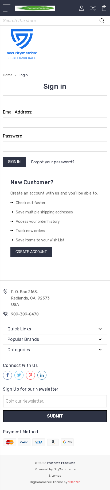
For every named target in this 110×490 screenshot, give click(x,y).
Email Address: (17, 112)
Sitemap (55, 475)
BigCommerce (65, 469)
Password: (13, 136)
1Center (74, 482)
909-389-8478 (25, 314)
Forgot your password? (52, 162)
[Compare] (93, 10)
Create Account (31, 252)
